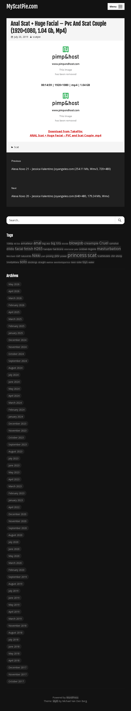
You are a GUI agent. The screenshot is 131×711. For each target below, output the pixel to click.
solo (23, 261)
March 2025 (15, 319)
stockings (32, 262)
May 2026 (14, 284)
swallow (49, 262)
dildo (10, 249)
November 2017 (17, 674)
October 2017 (16, 681)
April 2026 (14, 291)
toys (85, 262)
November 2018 (17, 625)
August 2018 (15, 632)
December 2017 (17, 667)
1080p (9, 243)
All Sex (17, 243)
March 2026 (15, 298)
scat (92, 255)
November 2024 (17, 347)
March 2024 (15, 402)
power (63, 256)
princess (77, 255)
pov (57, 256)
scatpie (37, 36)
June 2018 (14, 646)
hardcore (58, 249)
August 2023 (15, 451)
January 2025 (16, 333)
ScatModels (103, 256)
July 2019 (13, 590)
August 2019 (15, 583)
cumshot (114, 243)
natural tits (26, 256)
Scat (16, 147)
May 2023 (14, 472)
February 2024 (16, 409)
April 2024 (14, 395)
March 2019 (15, 618)
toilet (79, 262)
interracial (69, 249)
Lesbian (83, 249)
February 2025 (16, 326)
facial (19, 248)
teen (73, 262)
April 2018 (14, 660)
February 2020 (16, 569)
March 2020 (15, 563)
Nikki (36, 255)
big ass (46, 243)
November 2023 (17, 430)
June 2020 (14, 549)
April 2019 (14, 611)
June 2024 (14, 381)
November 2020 (17, 521)
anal (37, 243)
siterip (118, 256)
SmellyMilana (12, 262)
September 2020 (18, 528)
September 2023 (18, 444)
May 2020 (14, 556)
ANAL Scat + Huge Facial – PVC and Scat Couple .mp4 (65, 135)
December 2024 (17, 340)
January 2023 (16, 500)
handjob (47, 249)
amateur (27, 243)
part (43, 256)
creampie (91, 243)
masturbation (109, 248)
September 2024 (18, 360)
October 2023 (16, 437)
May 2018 (14, 653)
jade (76, 249)
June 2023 (14, 465)
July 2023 (13, 458)
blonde (65, 243)
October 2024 (16, 354)
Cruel (103, 242)
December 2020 (17, 514)
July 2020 (13, 542)
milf (18, 256)
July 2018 (13, 639)
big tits (56, 243)
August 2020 (15, 535)
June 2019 (14, 597)
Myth (55, 701)
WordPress (72, 697)
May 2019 (14, 604)
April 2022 (14, 507)
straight (42, 262)
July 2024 (13, 374)
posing (50, 256)
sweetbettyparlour (62, 262)
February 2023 (16, 493)
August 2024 (15, 367)
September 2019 (18, 576)
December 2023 (17, 423)
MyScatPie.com (22, 6)
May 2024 (14, 388)
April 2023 (14, 479)
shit (113, 256)
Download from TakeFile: (65, 131)
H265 (38, 248)
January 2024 (16, 416)
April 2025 (14, 312)
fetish (28, 248)
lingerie (92, 249)
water (91, 262)
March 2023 (15, 486)
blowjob (76, 243)
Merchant (10, 256)
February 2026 (16, 305)
